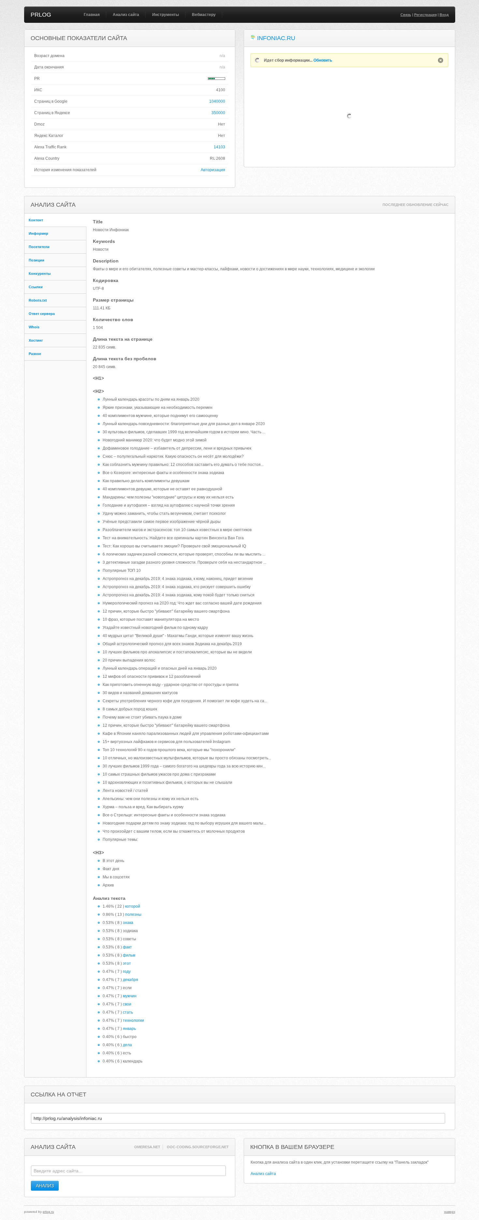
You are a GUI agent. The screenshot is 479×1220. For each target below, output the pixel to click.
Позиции (36, 260)
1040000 (217, 101)
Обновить (322, 60)
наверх (449, 1211)
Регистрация (425, 15)
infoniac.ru (276, 38)
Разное (35, 354)
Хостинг (36, 340)
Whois (34, 327)
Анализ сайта (126, 14)
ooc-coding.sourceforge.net (198, 1147)
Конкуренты (40, 273)
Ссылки (36, 287)
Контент (36, 220)
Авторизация (213, 170)
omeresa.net (147, 1147)
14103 (219, 147)
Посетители (39, 247)
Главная (92, 14)
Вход (444, 15)
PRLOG (41, 14)
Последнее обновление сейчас (416, 205)
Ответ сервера (42, 314)
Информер (38, 233)
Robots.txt (38, 300)
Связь (405, 15)
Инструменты (165, 14)
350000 (218, 113)
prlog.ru (48, 1211)
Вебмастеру (204, 14)
